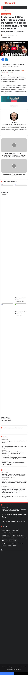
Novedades (4, 540)
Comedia (17, 532)
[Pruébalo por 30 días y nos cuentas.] (14, 99)
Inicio (3, 10)
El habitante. (4, 192)
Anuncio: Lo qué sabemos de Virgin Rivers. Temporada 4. (7, 419)
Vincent (4, 35)
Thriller (9, 545)
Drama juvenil (20, 535)
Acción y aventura (6, 530)
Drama (13, 535)
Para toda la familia (13, 540)
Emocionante (4, 538)
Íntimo (14, 545)
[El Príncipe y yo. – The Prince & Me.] (21, 306)
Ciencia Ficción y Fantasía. (7, 532)
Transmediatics (17, 669)
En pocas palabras (6, 14)
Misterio (24, 538)
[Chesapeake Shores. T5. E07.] (21, 240)
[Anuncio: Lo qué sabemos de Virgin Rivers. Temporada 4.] (7, 359)
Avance (14, 106)
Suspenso (4, 545)
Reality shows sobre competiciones (9, 543)
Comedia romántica (6, 535)
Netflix (6, 10)
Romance (21, 543)
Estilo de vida (17, 538)
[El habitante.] (7, 187)
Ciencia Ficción (15, 530)
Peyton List (9, 72)
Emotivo (11, 538)
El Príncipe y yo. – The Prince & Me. (21, 312)
